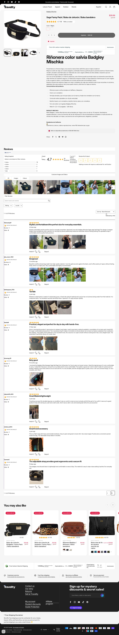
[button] (81, 160)
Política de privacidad (17, 629)
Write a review (67, 22)
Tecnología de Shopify (18, 627)
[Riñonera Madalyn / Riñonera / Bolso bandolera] (73, 523)
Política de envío (7, 631)
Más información (110, 47)
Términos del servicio (27, 629)
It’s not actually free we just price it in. (16, 576)
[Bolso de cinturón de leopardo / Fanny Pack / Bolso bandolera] (45, 523)
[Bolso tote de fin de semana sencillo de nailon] (101, 523)
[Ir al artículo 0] (7, 52)
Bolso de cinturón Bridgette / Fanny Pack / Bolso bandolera (14, 544)
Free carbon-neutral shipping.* (52, 2)
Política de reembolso (8, 629)
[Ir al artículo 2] (24, 52)
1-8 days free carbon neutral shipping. (46, 576)
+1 (111, 551)
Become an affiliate (72, 575)
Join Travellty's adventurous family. (74, 576)
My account (71, 2)
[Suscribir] (102, 595)
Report (46, 251)
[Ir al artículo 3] (33, 52)
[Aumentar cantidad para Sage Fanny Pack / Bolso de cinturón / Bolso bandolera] (55, 35)
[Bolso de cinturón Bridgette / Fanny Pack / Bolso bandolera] (17, 523)
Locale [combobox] (17, 205)
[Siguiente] (36, 32)
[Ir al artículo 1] (16, 52)
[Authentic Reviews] (8, 152)
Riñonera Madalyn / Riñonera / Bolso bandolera (69, 544)
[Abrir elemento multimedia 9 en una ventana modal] (22, 29)
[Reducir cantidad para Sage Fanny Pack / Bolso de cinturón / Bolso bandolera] (48, 35)
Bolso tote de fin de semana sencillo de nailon (97, 545)
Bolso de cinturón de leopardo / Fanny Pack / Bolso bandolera (43, 544)
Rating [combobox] (7, 205)
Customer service (13, 575)
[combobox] (107, 211)
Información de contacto (16, 631)
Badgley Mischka (51, 11)
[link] (61, 159)
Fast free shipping (43, 575)
